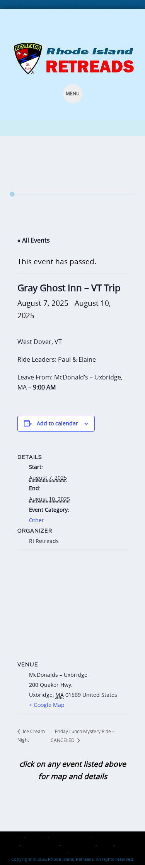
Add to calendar (57, 423)
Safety (105, 845)
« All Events (33, 240)
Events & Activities (69, 837)
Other (36, 520)
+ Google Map (47, 704)
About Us (36, 837)
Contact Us (81, 852)
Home (16, 837)
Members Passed (40, 845)
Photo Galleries (78, 845)
